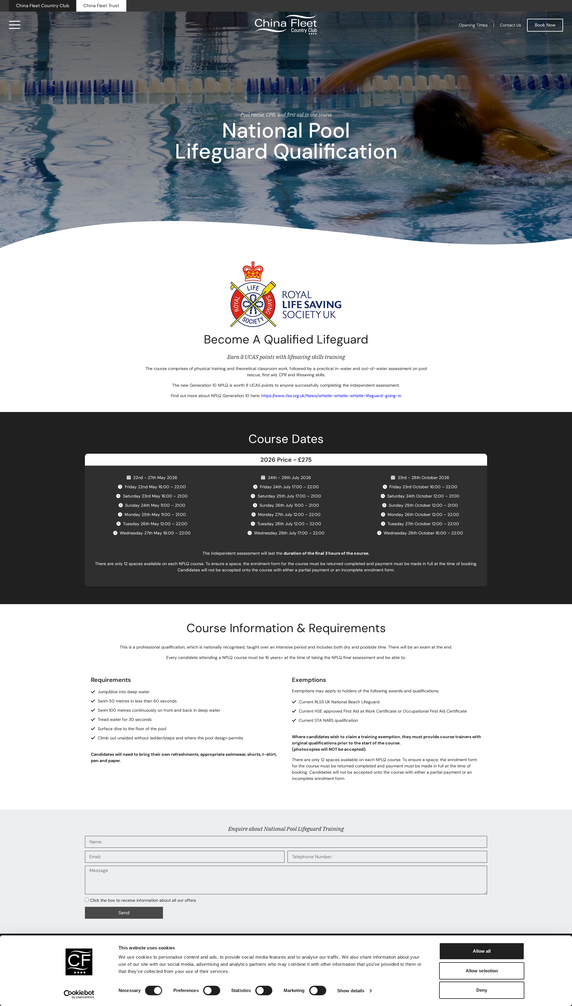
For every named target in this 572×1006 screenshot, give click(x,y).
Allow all (482, 951)
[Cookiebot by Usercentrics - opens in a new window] (79, 994)
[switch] (211, 990)
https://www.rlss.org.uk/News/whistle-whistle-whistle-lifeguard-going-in (331, 395)
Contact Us (510, 25)
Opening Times (473, 25)
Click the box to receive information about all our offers (143, 900)
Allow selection (482, 970)
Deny (481, 990)
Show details (350, 990)
